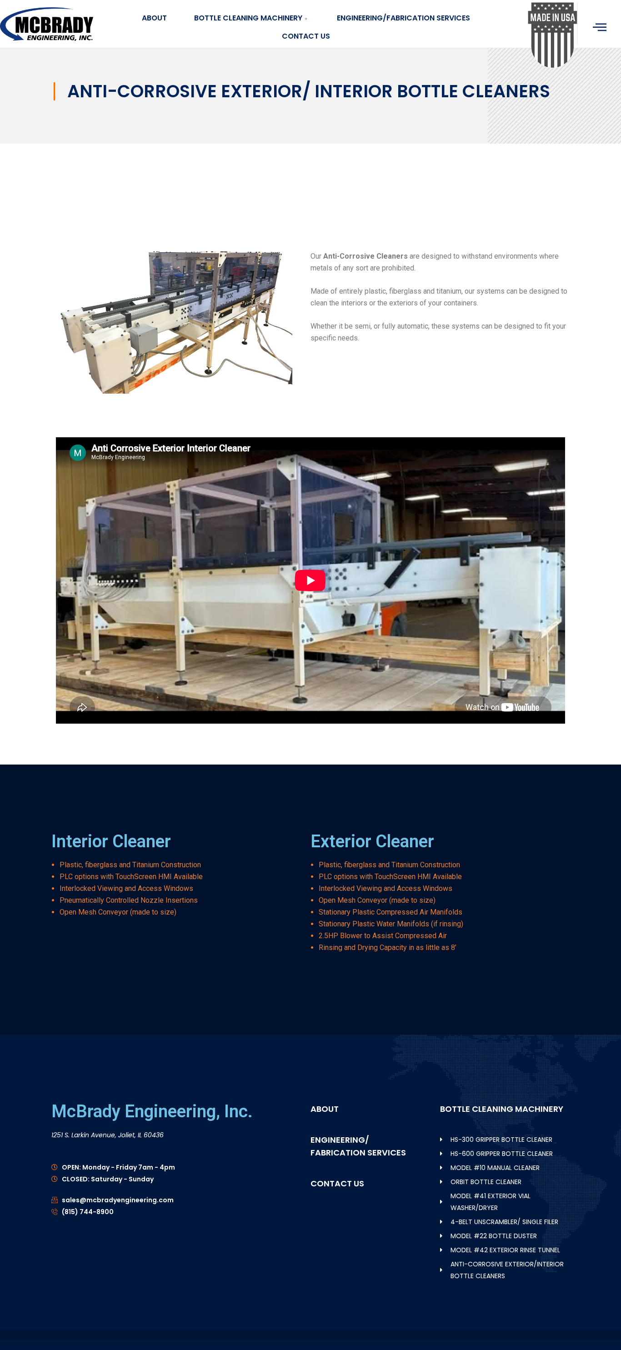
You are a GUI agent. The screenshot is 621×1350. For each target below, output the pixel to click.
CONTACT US (306, 36)
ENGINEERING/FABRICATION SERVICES (403, 18)
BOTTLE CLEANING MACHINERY (248, 18)
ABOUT (154, 18)
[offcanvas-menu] (600, 27)
